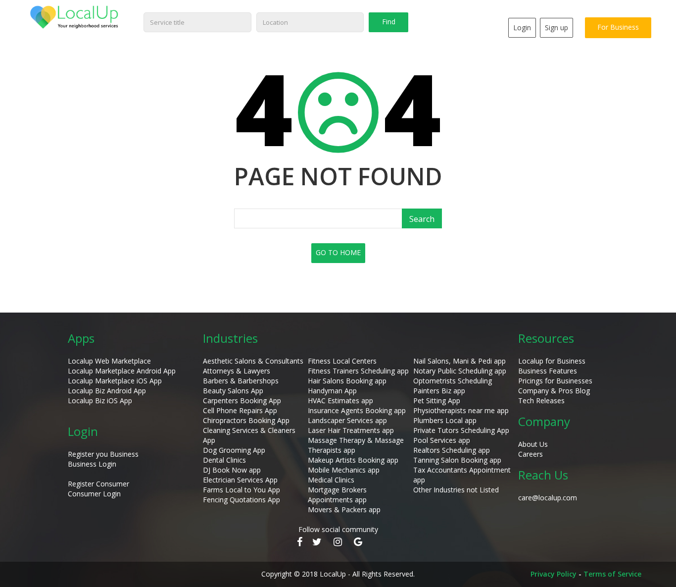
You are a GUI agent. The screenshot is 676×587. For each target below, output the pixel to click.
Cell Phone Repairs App (240, 410)
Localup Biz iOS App (100, 400)
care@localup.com (547, 497)
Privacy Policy (554, 574)
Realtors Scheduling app (451, 450)
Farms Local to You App (241, 489)
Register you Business (103, 454)
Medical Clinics (331, 479)
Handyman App (332, 390)
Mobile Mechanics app (344, 470)
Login (522, 27)
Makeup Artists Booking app (353, 460)
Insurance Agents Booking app (357, 410)
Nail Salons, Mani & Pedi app (459, 361)
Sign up (556, 27)
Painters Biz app (439, 390)
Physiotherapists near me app (461, 410)
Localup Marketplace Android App (122, 370)
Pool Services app (441, 440)
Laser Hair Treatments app (351, 430)
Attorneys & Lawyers (236, 370)
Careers (530, 454)
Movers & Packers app (344, 509)
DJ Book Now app (232, 470)
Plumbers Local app (445, 420)
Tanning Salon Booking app (457, 460)
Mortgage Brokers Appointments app (337, 494)
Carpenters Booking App (242, 400)
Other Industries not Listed (456, 489)
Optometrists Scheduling (452, 380)
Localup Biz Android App (107, 390)
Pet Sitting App (436, 400)
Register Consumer (98, 483)
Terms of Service (612, 574)
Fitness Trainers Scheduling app (358, 370)
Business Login (92, 464)
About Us (533, 444)
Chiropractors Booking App (246, 420)
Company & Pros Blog (554, 390)
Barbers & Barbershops (241, 380)
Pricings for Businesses (555, 380)
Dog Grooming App (234, 450)
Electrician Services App (240, 479)
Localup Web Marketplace (109, 361)
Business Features (547, 370)
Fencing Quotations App (241, 499)
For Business (618, 27)
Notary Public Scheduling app (459, 370)
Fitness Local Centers (342, 361)
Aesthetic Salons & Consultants (253, 361)
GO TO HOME (338, 252)
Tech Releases (541, 400)
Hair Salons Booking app (347, 380)
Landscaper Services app (347, 420)
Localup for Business (551, 361)
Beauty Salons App (233, 390)
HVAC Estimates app (340, 400)
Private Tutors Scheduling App (461, 430)
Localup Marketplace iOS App (115, 380)
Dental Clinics (224, 460)
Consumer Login (94, 493)
